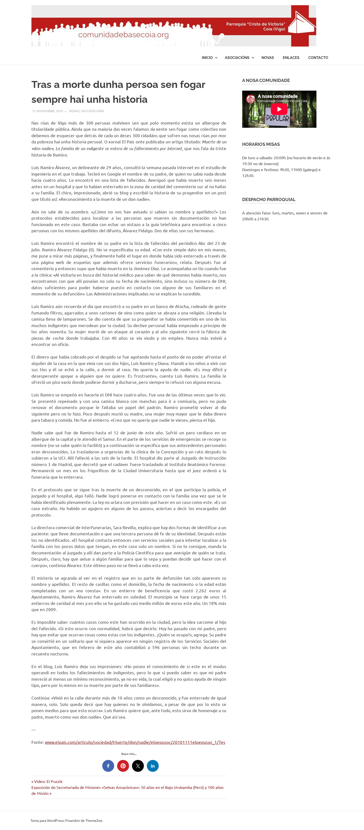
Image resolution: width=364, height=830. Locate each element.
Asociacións (237, 57)
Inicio (207, 57)
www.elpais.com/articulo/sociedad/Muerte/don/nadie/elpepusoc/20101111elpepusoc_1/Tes (135, 742)
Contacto (318, 57)
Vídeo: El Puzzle (48, 781)
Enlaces (291, 57)
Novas (267, 57)
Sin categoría (92, 111)
